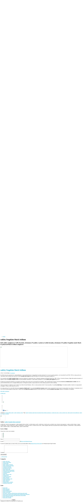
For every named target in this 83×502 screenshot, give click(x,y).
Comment (2, 452)
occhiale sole (2, 393)
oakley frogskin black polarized (12, 422)
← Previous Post (3, 456)
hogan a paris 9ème (6, 492)
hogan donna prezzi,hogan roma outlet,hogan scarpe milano (14, 495)
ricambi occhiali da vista (7, 478)
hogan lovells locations (7, 491)
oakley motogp (6, 480)
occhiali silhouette (6, 472)
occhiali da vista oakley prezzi (8, 471)
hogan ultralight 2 (6, 489)
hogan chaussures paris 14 (8, 496)
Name (1, 439)
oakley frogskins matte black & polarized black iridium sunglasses (38, 412)
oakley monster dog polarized (8, 470)
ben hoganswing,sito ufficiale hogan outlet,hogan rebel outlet (15, 493)
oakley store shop (6, 461)
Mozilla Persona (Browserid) (36, 443)
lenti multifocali (76, 412)
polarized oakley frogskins (8, 482)
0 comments (12, 373)
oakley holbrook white (18, 412)
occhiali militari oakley (9, 412)
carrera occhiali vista (63, 412)
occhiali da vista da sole (7, 483)
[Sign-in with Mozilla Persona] (26, 441)
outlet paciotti (70, 412)
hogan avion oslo (6, 488)
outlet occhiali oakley (7, 462)
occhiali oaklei (5, 463)
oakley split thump (6, 479)
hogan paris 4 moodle (7, 497)
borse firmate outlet (6, 468)
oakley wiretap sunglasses (8, 464)
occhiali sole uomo (55, 412)
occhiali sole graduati (7, 466)
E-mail (1, 441)
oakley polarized (6, 477)
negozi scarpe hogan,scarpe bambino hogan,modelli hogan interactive (16, 494)
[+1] (5, 407)
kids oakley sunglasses (4, 391)
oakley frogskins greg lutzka (8, 465)
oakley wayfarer (6, 413)
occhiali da (5, 473)
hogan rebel (5, 487)
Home (4, 336)
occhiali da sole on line (7, 467)
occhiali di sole (6, 475)
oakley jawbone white (7, 474)
